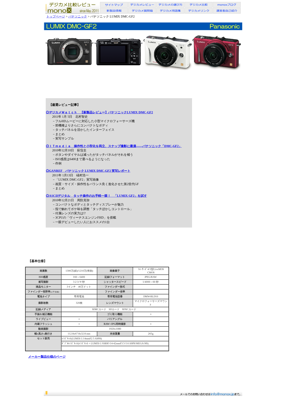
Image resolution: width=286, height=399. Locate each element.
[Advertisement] (143, 83)
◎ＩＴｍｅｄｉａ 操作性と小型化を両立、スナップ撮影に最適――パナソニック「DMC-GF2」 (114, 146)
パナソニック (77, 16)
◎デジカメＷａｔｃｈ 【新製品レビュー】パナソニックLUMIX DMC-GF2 (99, 112)
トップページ (55, 16)
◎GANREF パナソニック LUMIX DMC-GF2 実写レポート (88, 170)
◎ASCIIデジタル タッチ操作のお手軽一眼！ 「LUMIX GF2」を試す (96, 195)
